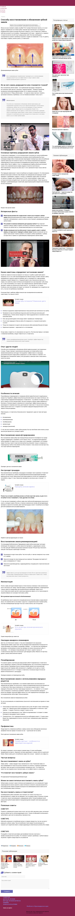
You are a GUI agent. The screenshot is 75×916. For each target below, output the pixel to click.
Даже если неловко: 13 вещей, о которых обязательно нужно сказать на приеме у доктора (62, 212)
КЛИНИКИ (6, 902)
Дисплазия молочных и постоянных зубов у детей (31, 866)
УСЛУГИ (2, 10)
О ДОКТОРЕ (3, 8)
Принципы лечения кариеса (24, 487)
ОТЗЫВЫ (2, 12)
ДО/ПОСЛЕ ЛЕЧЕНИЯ (9, 899)
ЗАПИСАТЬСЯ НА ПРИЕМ (10, 904)
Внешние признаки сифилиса (60, 129)
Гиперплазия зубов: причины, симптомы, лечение (18, 866)
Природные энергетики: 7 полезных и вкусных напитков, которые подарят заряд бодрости (62, 250)
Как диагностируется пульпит (43, 865)
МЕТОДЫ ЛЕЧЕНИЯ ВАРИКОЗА (12, 901)
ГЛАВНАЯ (3, 6)
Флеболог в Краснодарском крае (37, 906)
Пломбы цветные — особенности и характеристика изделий (5, 866)
